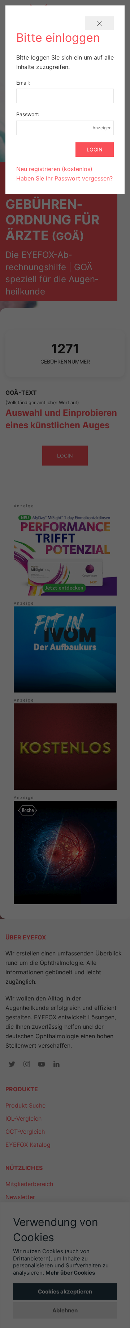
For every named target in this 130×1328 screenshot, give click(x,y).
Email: (23, 83)
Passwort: (27, 114)
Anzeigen (102, 127)
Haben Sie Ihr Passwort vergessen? (64, 178)
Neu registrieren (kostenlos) (54, 168)
